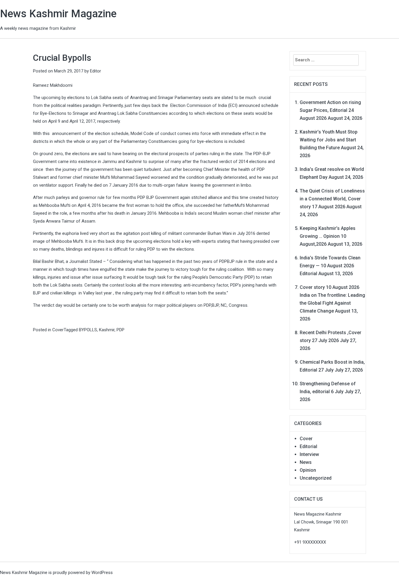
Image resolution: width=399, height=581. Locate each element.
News (306, 462)
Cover (58, 329)
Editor (95, 71)
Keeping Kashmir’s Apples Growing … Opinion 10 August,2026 (327, 236)
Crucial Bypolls (62, 58)
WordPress (102, 572)
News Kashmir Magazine (58, 14)
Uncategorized (316, 478)
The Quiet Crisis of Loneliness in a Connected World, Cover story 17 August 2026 (332, 198)
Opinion (308, 470)
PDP (120, 329)
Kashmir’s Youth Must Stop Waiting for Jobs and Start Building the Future (329, 139)
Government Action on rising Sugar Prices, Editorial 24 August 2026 (330, 110)
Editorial (308, 446)
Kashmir (107, 329)
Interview (309, 454)
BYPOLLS (88, 329)
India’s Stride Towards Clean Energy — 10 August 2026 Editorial (330, 265)
